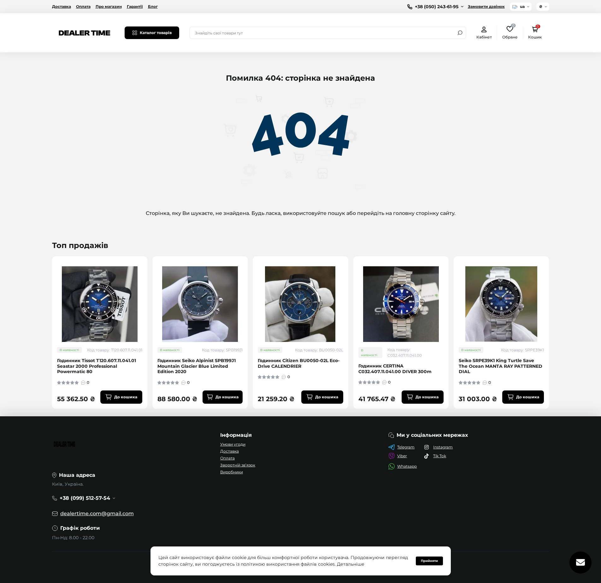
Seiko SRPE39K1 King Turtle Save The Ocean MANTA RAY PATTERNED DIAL (500, 366)
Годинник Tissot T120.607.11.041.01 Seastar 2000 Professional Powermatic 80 (96, 366)
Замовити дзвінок (486, 6)
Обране (510, 32)
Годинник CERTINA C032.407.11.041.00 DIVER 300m (395, 368)
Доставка (61, 6)
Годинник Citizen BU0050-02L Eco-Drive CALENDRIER (298, 363)
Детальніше (350, 564)
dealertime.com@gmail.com (97, 514)
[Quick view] (147, 285)
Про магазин (109, 6)
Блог (153, 6)
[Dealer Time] (85, 32)
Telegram (406, 447)
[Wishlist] (147, 297)
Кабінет (484, 37)
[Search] (460, 32)
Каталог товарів (156, 32)
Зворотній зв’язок (237, 465)
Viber (402, 455)
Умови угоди (232, 444)
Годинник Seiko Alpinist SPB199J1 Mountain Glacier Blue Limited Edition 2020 (196, 366)
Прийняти (429, 561)
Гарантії (135, 6)
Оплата (83, 6)
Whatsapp (407, 466)
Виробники (231, 472)
